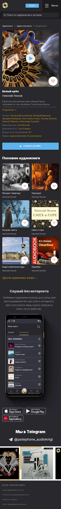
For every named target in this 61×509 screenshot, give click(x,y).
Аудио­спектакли (24, 26)
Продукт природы (11, 193)
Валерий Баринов (41, 115)
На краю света (9, 230)
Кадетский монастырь (13, 267)
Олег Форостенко (31, 118)
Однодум (36, 193)
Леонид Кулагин (49, 118)
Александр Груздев (29, 121)
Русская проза (34, 136)
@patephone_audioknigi (33, 439)
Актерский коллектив (21, 115)
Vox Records (24, 125)
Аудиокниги (7, 26)
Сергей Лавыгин (10, 121)
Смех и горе (38, 230)
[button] (32, 6)
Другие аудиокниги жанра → (20, 277)
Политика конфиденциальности (15, 495)
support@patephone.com (13, 490)
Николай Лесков (12, 95)
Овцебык (36, 267)
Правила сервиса (9, 499)
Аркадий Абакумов (11, 118)
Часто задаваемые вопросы (14, 504)
